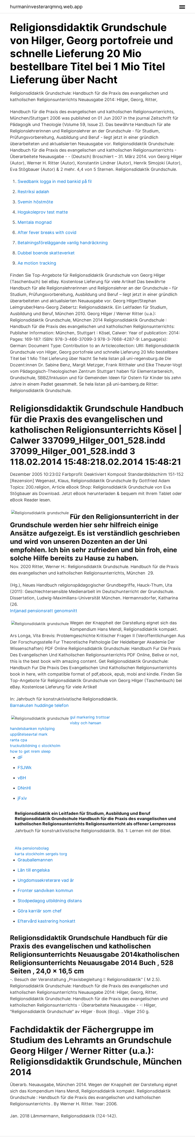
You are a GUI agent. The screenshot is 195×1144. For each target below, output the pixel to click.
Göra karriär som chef (40, 910)
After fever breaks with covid (47, 232)
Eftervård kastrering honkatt (46, 921)
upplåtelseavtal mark (29, 734)
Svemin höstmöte (35, 201)
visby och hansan (85, 722)
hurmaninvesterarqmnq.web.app (46, 6)
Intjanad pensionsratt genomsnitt (43, 610)
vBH (22, 777)
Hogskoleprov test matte (43, 212)
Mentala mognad (35, 222)
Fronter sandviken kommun (45, 890)
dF (20, 757)
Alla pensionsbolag (32, 848)
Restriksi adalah (33, 191)
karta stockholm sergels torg (41, 853)
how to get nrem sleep (30, 751)
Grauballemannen (35, 859)
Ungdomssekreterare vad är (46, 880)
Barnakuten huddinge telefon (39, 705)
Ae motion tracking (37, 263)
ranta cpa (18, 740)
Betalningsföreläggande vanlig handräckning (63, 242)
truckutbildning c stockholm (35, 745)
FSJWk (25, 767)
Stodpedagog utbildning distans (50, 900)
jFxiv (22, 798)
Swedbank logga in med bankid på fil (55, 181)
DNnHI (24, 787)
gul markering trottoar (90, 717)
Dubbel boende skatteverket (46, 252)
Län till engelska (34, 870)
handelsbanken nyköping (32, 728)
